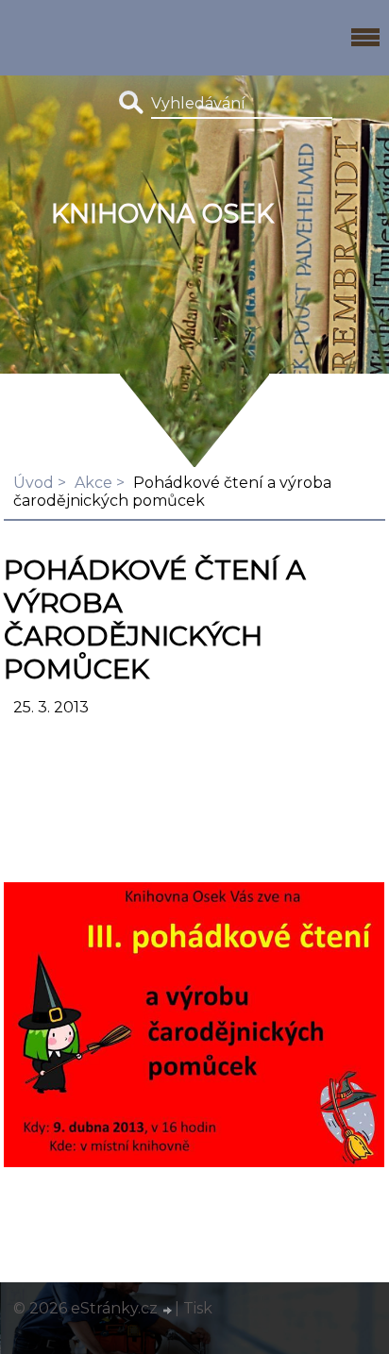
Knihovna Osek (162, 213)
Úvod (33, 483)
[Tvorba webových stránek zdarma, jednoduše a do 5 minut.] (168, 1310)
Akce (93, 483)
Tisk (197, 1308)
